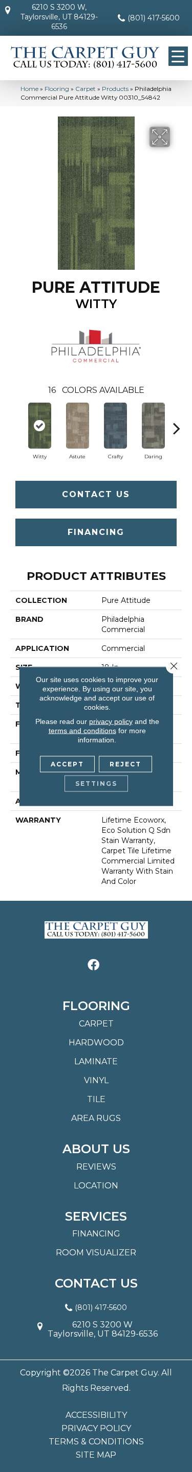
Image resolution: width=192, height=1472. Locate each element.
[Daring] (153, 425)
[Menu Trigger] (178, 56)
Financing (96, 532)
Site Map (96, 1455)
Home (29, 88)
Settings (96, 783)
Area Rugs (96, 1118)
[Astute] (77, 425)
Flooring (57, 88)
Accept (67, 763)
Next (176, 423)
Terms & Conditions (96, 1442)
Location (96, 1185)
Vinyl (96, 1080)
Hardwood (96, 1042)
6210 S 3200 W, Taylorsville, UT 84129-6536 (59, 17)
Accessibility (96, 1415)
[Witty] (39, 425)
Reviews (96, 1167)
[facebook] (93, 965)
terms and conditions (82, 730)
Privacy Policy (96, 1428)
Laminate (96, 1061)
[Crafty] (115, 425)
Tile (96, 1099)
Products (115, 88)
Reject (125, 763)
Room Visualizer (96, 1252)
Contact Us (96, 494)
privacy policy (111, 721)
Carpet (85, 88)
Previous (15, 423)
